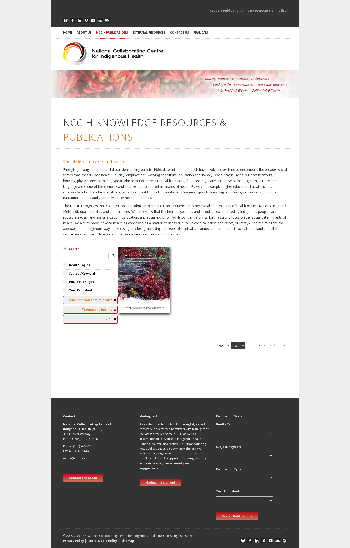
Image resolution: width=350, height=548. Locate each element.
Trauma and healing (136, 287)
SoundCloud (100, 20)
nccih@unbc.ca (74, 458)
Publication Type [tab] (82, 282)
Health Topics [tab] (79, 265)
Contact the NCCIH (83, 478)
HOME (67, 33)
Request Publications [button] (226, 11)
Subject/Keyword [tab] (82, 273)
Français (201, 33)
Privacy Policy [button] (73, 541)
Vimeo (86, 20)
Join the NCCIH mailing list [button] (266, 11)
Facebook (72, 20)
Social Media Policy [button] (102, 541)
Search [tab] (74, 249)
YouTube (93, 20)
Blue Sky (65, 20)
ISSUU (107, 20)
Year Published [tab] (80, 290)
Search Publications (237, 516)
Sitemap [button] (127, 541)
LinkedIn (79, 20)
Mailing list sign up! (160, 482)
